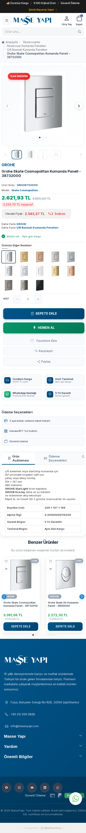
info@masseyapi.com (25, 726)
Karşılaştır (46, 351)
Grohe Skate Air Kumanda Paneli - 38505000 (63, 604)
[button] (39, 137)
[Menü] (6, 20)
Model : (20, 190)
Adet (6, 298)
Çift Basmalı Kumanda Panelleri (27, 49)
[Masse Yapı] (36, 20)
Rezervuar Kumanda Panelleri (26, 46)
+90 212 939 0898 (23, 714)
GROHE (8, 165)
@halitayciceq (52, 827)
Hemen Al (46, 328)
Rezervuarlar (31, 42)
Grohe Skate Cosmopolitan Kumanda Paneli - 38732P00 (20, 604)
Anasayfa (12, 42)
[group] (43, 103)
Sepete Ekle (46, 313)
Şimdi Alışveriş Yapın (41, 9)
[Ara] (79, 31)
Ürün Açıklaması (20, 458)
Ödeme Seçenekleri (58, 458)
